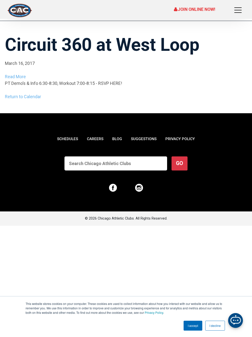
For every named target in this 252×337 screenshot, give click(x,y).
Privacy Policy (154, 312)
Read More (15, 76)
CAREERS (95, 139)
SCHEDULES (67, 139)
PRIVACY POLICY (180, 139)
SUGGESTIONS (144, 139)
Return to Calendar (23, 96)
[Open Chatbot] (235, 320)
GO (179, 163)
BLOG (117, 139)
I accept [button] (193, 325)
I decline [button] (215, 325)
